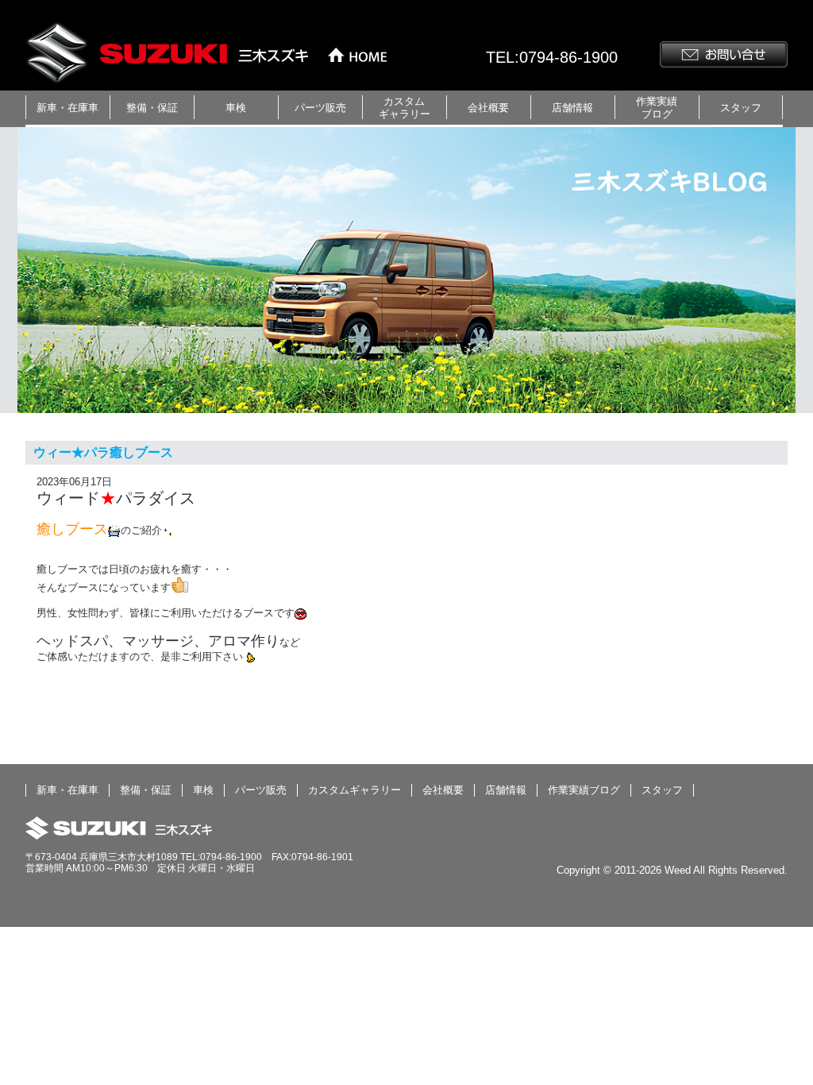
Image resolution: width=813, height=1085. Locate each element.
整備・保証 (152, 108)
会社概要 (488, 108)
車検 (235, 108)
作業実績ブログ (656, 107)
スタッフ (740, 108)
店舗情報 (572, 108)
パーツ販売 (320, 108)
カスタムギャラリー (404, 107)
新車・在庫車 (67, 108)
